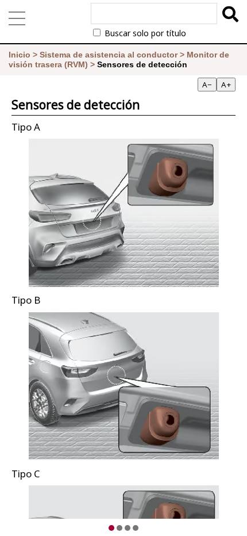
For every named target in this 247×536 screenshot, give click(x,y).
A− (207, 84)
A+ (226, 84)
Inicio (19, 54)
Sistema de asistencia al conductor (108, 54)
